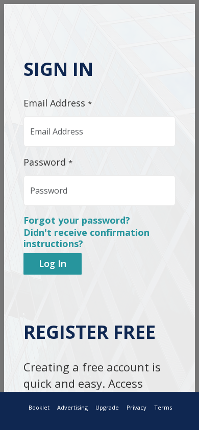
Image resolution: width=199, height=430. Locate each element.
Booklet (39, 407)
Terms (163, 407)
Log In (52, 263)
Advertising (72, 407)
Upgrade (107, 407)
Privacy (136, 407)
